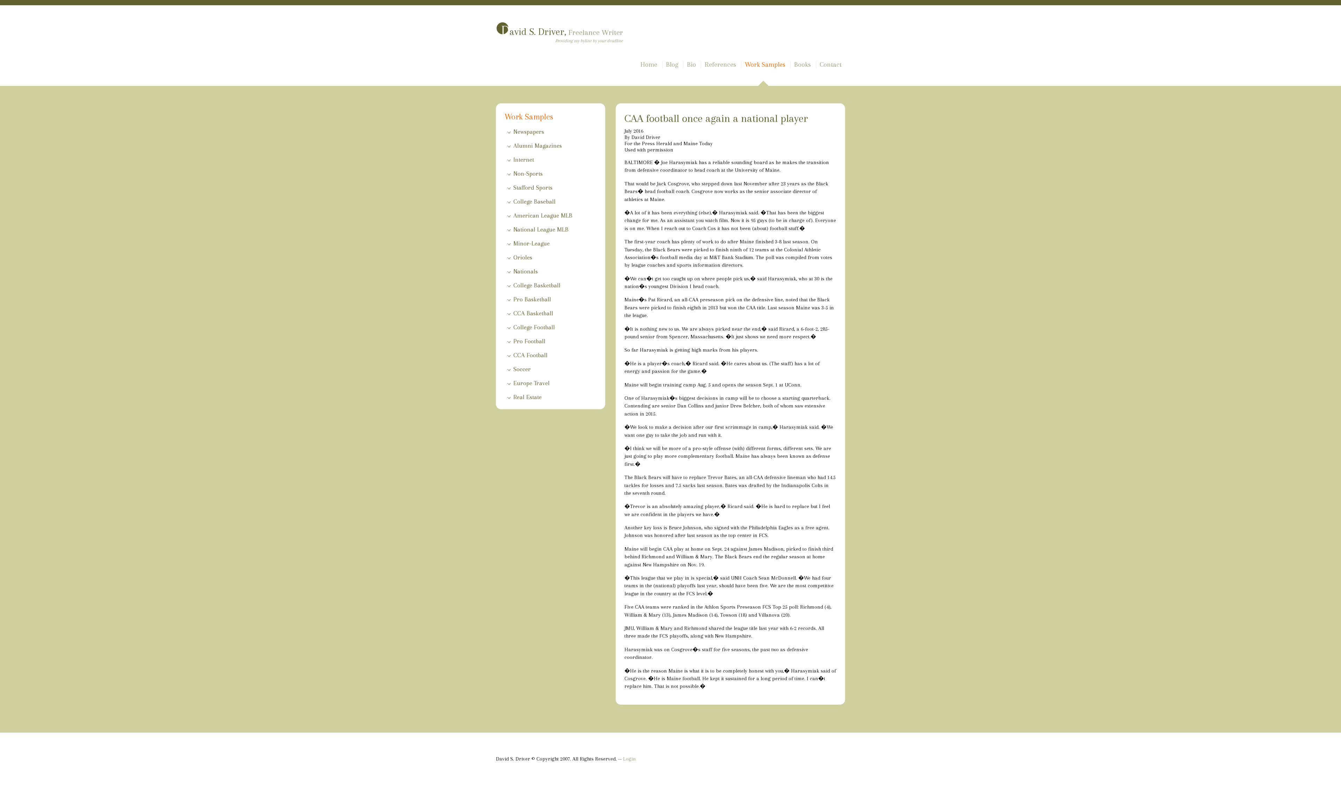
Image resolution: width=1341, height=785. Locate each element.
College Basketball (536, 285)
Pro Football (529, 341)
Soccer (522, 369)
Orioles (522, 257)
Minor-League (531, 243)
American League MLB (542, 215)
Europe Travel (531, 383)
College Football (534, 327)
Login (629, 759)
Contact (831, 64)
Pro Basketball (532, 299)
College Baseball (534, 201)
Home (648, 64)
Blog (672, 64)
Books (802, 64)
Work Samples (765, 64)
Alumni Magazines (537, 145)
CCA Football (530, 355)
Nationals (525, 271)
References (720, 64)
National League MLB (541, 229)
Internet (523, 159)
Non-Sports (528, 173)
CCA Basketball (533, 313)
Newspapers (528, 131)
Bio (691, 64)
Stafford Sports (532, 187)
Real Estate (527, 397)
